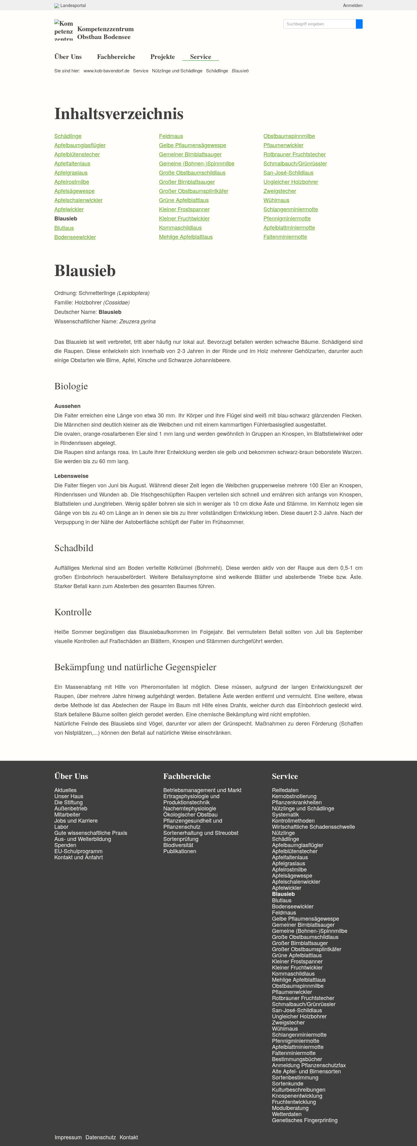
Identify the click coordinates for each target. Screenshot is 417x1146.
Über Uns (68, 56)
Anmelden (353, 5)
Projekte (162, 56)
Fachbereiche (116, 56)
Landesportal (72, 5)
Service (200, 56)
